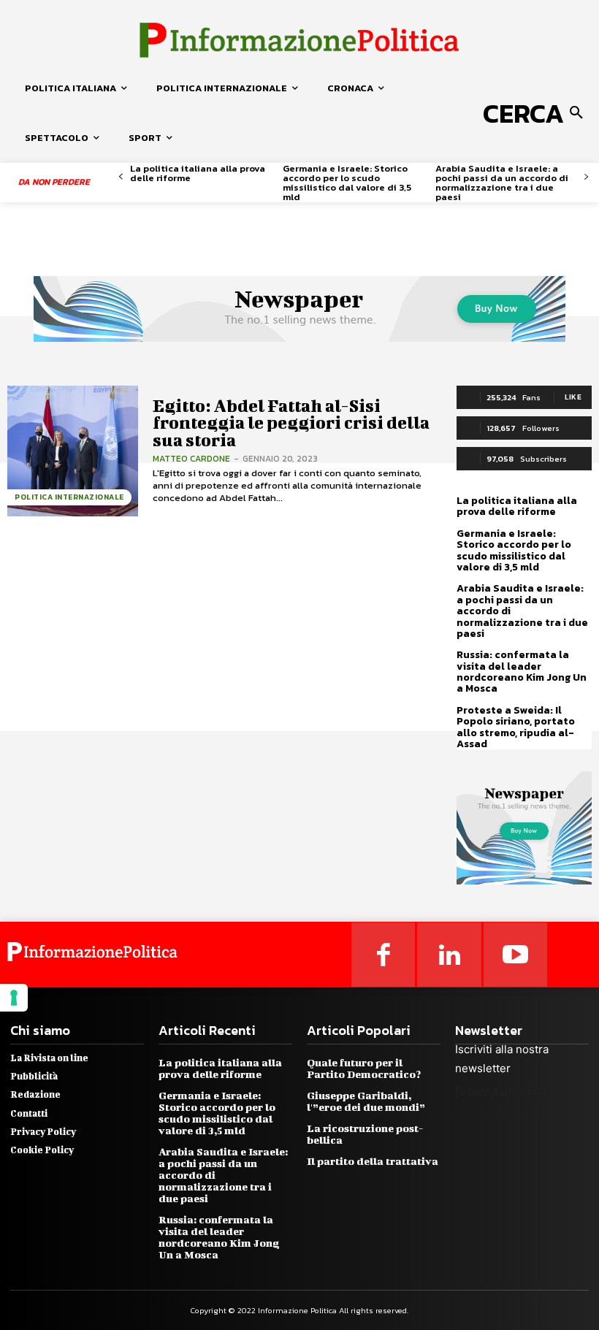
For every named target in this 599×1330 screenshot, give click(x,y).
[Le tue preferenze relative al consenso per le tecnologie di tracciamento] (14, 998)
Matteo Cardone (191, 458)
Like (573, 396)
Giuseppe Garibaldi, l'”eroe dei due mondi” (366, 1101)
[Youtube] (516, 954)
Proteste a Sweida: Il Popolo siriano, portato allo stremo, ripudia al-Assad (516, 727)
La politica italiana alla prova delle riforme (197, 173)
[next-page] (586, 177)
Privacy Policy (43, 1131)
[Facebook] (383, 954)
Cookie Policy (42, 1149)
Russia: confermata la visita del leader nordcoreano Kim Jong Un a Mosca (522, 671)
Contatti (28, 1113)
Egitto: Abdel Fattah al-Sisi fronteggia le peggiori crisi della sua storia (291, 422)
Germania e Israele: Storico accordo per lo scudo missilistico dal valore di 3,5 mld (347, 182)
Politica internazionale (69, 497)
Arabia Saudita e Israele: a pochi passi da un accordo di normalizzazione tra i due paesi (501, 182)
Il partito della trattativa (372, 1161)
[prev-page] (121, 177)
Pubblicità (34, 1076)
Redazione (35, 1094)
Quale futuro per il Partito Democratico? (364, 1068)
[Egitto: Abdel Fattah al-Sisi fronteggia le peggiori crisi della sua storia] (72, 451)
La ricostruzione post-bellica (365, 1134)
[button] (536, 113)
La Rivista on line (49, 1057)
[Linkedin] (449, 954)
